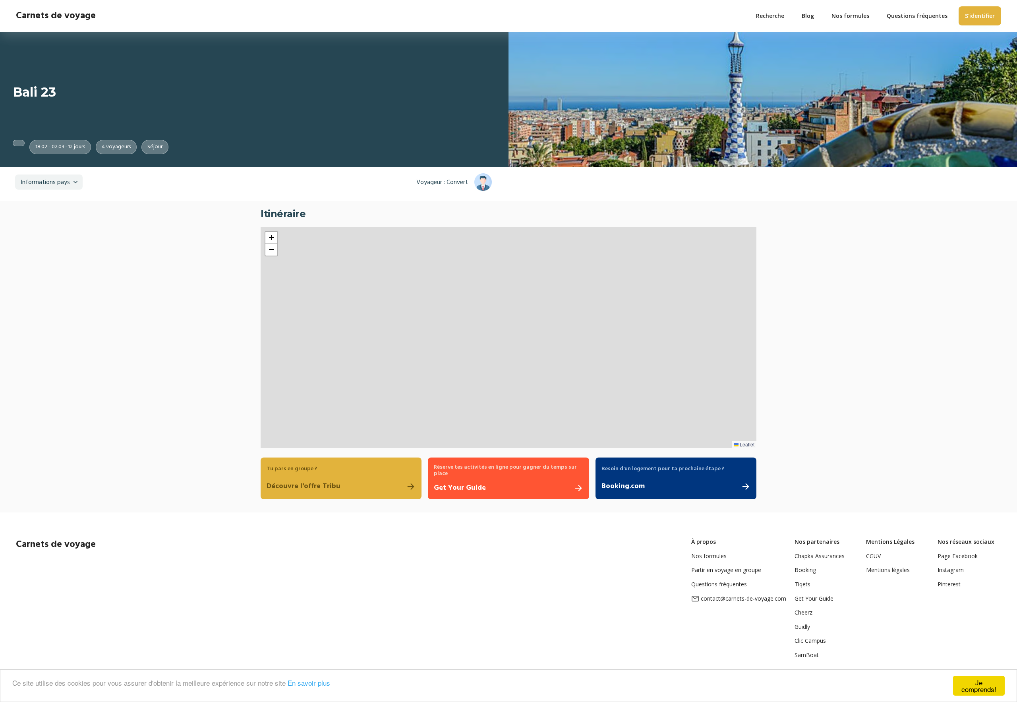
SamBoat (807, 655)
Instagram (951, 570)
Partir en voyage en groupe (726, 570)
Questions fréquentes (719, 584)
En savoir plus (309, 683)
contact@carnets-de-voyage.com (743, 598)
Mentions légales (888, 570)
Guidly (802, 626)
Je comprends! (978, 685)
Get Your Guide (814, 598)
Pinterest (949, 584)
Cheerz (803, 612)
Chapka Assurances (820, 556)
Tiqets (802, 584)
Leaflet (746, 444)
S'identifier (980, 15)
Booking (805, 570)
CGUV (873, 556)
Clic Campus (810, 640)
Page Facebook (958, 556)
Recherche (770, 15)
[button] (271, 238)
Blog (808, 15)
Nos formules (709, 556)
